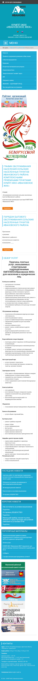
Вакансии (6, 63)
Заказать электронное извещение (20, 37)
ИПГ (4, 77)
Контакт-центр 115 (19, 35)
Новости (5, 53)
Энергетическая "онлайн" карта (12, 73)
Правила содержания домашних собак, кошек (17, 56)
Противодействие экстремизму (12, 87)
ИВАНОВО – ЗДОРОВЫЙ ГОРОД (12, 84)
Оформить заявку (8, 80)
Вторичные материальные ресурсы (13, 66)
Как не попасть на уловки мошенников (17, 507)
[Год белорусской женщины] (19, 136)
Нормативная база (8, 70)
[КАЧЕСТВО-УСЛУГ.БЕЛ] (14, 101)
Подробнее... (7, 208)
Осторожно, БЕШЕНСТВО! (12, 512)
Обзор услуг (11, 258)
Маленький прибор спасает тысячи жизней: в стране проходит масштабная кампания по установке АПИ (18, 519)
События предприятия (10, 60)
